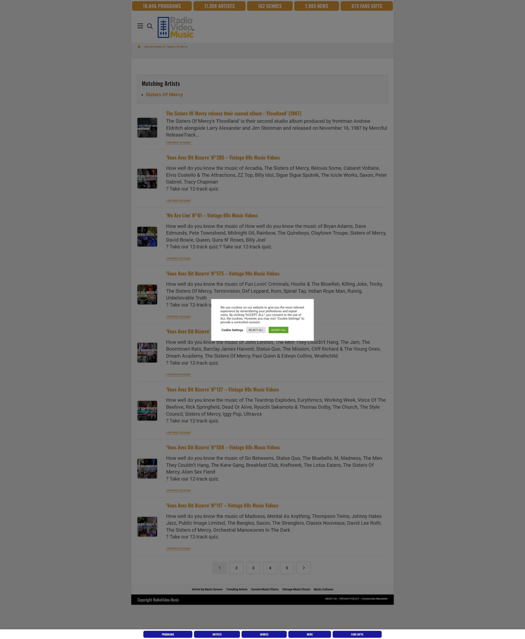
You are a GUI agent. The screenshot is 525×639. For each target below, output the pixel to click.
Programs (168, 634)
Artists (217, 634)
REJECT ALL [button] (256, 330)
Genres (264, 634)
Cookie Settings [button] (232, 330)
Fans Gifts (357, 634)
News (310, 634)
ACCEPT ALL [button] (278, 330)
